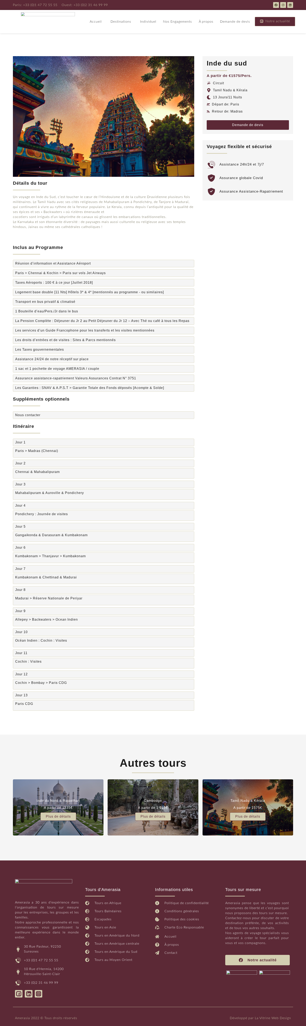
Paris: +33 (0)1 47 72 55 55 (35, 5)
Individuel (148, 21)
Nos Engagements (177, 21)
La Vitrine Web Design (273, 1018)
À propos (206, 21)
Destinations (121, 21)
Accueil (96, 21)
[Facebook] (276, 5)
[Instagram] (283, 5)
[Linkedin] (290, 5)
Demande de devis (235, 21)
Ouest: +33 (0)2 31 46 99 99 (85, 5)
